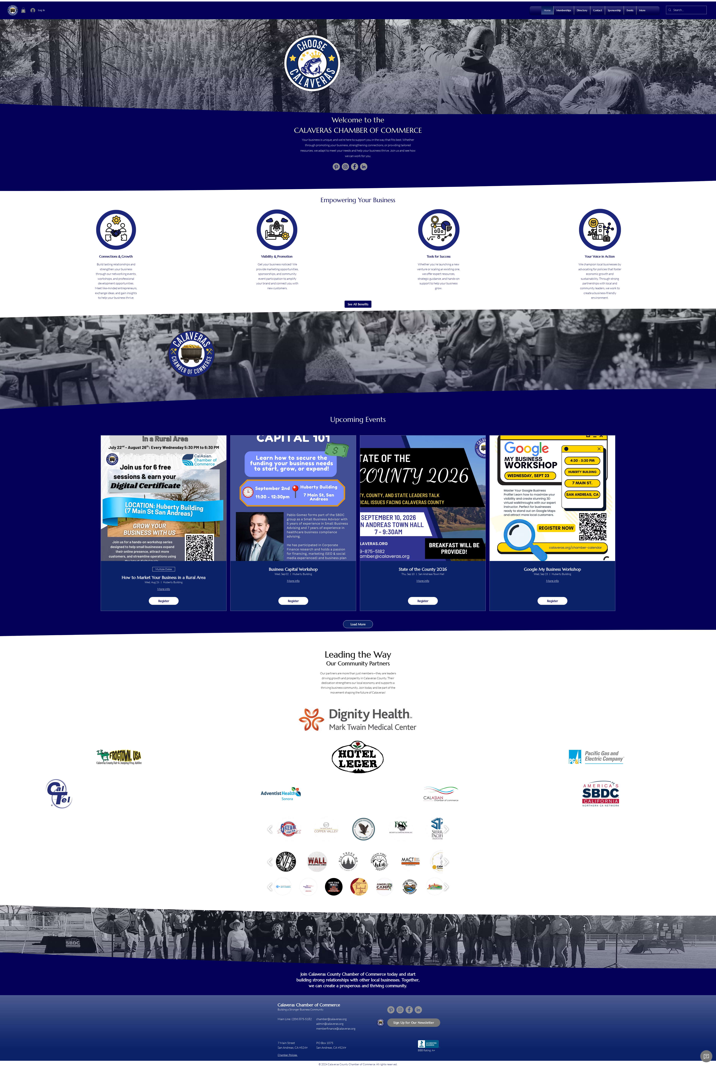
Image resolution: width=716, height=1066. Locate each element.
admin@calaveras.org (329, 1024)
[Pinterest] (336, 166)
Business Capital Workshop (293, 569)
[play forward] (446, 829)
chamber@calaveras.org (331, 1019)
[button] (23, 10)
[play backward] (270, 829)
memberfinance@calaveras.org (335, 1028)
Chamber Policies (288, 1054)
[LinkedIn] (363, 166)
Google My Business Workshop (552, 569)
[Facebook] (354, 166)
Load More (358, 624)
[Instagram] (345, 166)
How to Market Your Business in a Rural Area (163, 577)
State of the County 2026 (423, 569)
